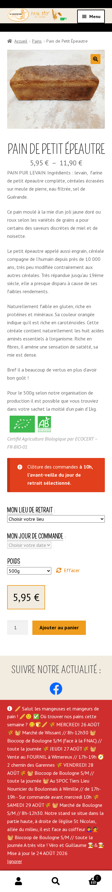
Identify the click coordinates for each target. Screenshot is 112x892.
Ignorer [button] (14, 861)
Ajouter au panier (59, 627)
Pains (37, 41)
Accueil (20, 41)
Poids (13, 561)
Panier (86, 876)
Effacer (72, 570)
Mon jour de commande (35, 536)
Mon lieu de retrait (30, 510)
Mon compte (18, 881)
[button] (95, 59)
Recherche (56, 881)
